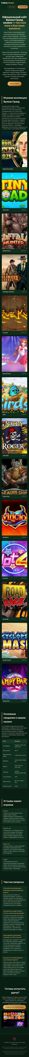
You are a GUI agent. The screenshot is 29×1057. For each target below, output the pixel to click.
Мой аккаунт (12, 7)
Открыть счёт (23, 6)
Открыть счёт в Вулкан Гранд (14, 1007)
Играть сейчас (14, 83)
